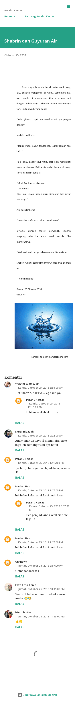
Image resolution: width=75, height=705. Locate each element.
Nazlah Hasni (23, 486)
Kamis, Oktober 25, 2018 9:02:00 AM (40, 435)
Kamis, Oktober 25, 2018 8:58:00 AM (40, 387)
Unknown (21, 561)
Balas (19, 423)
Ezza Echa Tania (25, 585)
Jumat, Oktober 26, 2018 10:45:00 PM (41, 589)
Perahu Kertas (35, 399)
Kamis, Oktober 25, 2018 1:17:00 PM (40, 490)
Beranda (9, 16)
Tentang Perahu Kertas (39, 16)
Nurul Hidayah (24, 431)
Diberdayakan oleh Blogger (39, 694)
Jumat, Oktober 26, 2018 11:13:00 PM (41, 616)
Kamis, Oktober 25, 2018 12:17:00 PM (41, 463)
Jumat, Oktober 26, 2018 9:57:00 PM (40, 565)
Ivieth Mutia (23, 612)
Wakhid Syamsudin (27, 383)
